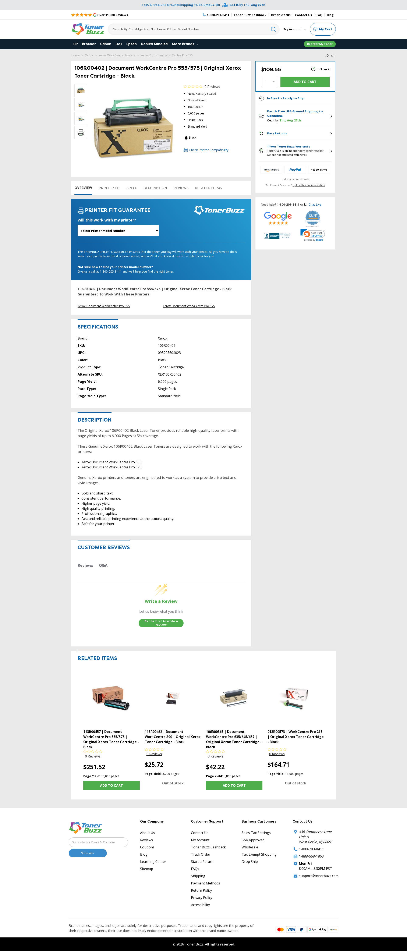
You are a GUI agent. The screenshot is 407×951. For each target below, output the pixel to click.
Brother (89, 44)
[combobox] (194, 29)
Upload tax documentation (309, 185)
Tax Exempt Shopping (259, 854)
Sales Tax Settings (256, 832)
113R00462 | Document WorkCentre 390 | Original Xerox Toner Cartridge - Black (173, 736)
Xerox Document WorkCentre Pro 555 (104, 306)
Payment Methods (205, 883)
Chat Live (315, 204)
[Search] (273, 29)
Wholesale (250, 847)
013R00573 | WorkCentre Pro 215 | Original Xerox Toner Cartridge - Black (296, 736)
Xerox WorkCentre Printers (117, 55)
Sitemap (146, 868)
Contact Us (303, 15)
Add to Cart (111, 785)
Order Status (281, 15)
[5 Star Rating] (278, 218)
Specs (132, 188)
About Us (147, 832)
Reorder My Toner (320, 44)
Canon (105, 44)
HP (75, 44)
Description (155, 188)
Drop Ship (250, 861)
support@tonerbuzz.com (319, 875)
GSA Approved (253, 840)
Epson (131, 44)
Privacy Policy (201, 897)
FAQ (319, 15)
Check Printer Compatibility (209, 150)
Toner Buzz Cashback (250, 15)
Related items (208, 188)
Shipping (198, 876)
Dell (119, 44)
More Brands (183, 44)
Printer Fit (109, 188)
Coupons (147, 847)
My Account (293, 29)
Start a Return (202, 861)
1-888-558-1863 (311, 856)
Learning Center (153, 861)
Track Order (200, 854)
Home (75, 55)
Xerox (89, 55)
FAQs (195, 868)
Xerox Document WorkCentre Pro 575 (167, 55)
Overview (83, 188)
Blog (330, 15)
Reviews (180, 188)
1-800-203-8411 (311, 849)
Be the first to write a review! (161, 623)
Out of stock (173, 783)
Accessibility (200, 904)
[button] (312, 235)
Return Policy (201, 890)
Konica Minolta (154, 44)
